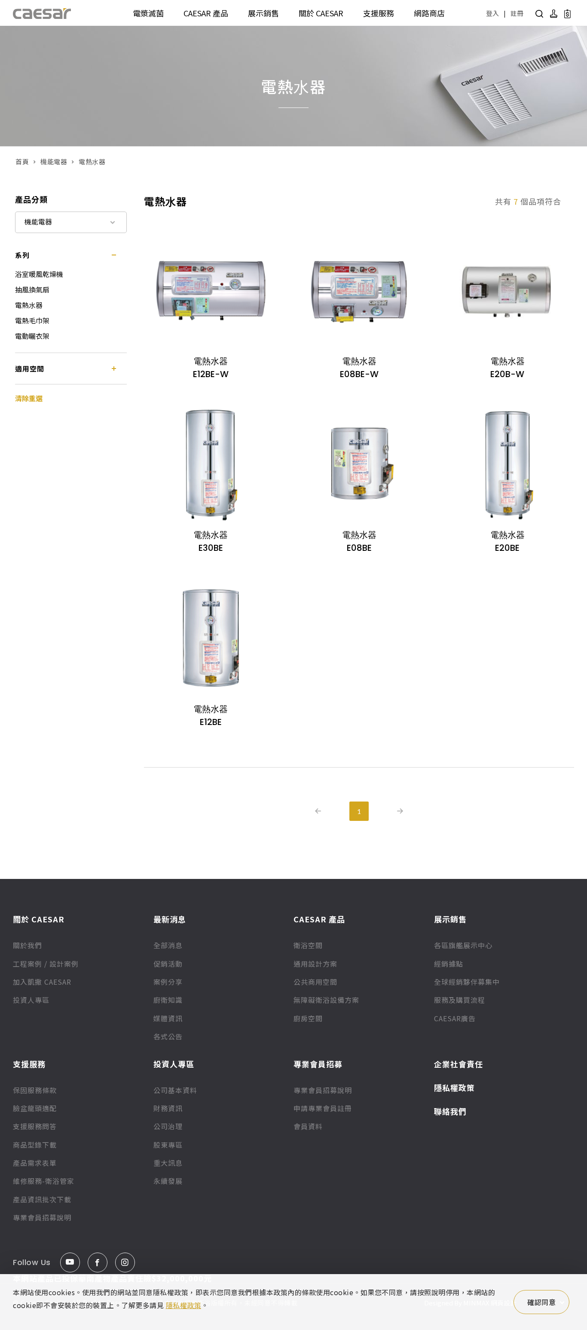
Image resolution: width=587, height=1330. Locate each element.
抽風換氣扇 (32, 289)
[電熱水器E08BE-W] (358, 290)
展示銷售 (263, 12)
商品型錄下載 (35, 1145)
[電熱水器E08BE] (358, 464)
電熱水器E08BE (359, 541)
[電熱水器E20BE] (507, 464)
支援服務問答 (35, 1126)
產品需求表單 (35, 1163)
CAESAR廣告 (455, 1018)
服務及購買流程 (459, 1000)
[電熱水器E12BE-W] (210, 290)
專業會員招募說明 (42, 1217)
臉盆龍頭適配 (35, 1108)
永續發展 (168, 1181)
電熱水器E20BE (507, 541)
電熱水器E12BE (210, 715)
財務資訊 (168, 1108)
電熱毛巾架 (32, 320)
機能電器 (53, 161)
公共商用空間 (315, 982)
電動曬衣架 (32, 335)
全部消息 (168, 945)
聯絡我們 (450, 1111)
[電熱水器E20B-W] (507, 290)
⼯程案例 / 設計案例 (46, 963)
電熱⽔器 (29, 304)
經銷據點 (448, 963)
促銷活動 (168, 963)
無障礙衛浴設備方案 (326, 1000)
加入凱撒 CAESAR (42, 982)
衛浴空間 (308, 945)
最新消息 (169, 919)
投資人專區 (31, 1000)
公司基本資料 (175, 1090)
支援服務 (378, 12)
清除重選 (29, 398)
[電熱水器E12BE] (210, 638)
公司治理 (168, 1126)
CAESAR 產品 (205, 12)
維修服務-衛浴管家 (43, 1181)
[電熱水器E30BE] (210, 464)
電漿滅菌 (148, 12)
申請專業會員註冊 (323, 1108)
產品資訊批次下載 (42, 1199)
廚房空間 (308, 1018)
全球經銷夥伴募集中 (467, 982)
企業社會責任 (458, 1063)
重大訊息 (168, 1163)
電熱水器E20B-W (507, 367)
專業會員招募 (318, 1063)
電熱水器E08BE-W (359, 367)
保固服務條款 (35, 1090)
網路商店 (429, 12)
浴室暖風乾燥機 (39, 273)
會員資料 (308, 1126)
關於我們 (27, 945)
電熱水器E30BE (210, 541)
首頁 (22, 161)
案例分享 (168, 982)
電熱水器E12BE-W (211, 367)
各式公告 (168, 1036)
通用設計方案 (315, 963)
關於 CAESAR (321, 12)
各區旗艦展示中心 (463, 945)
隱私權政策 (454, 1087)
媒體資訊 (168, 1018)
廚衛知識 (168, 1000)
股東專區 (168, 1145)
